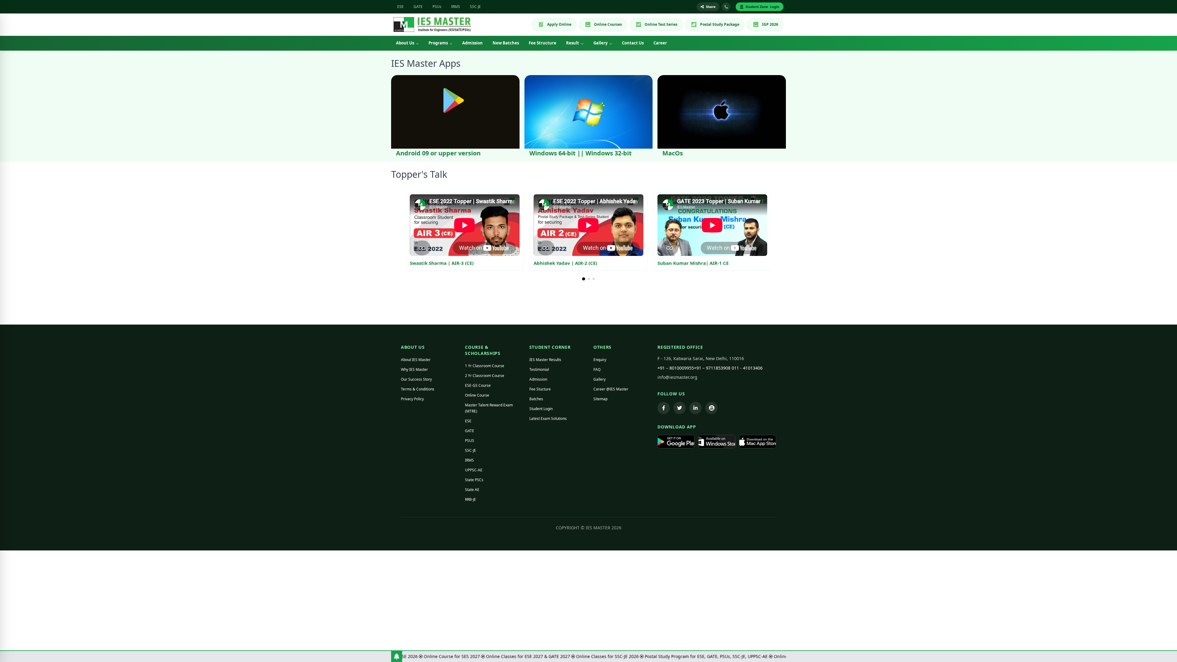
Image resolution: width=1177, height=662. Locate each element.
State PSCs (474, 479)
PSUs (436, 6)
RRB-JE (470, 499)
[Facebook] (663, 408)
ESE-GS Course (478, 385)
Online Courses (608, 24)
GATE (418, 6)
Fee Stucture (540, 389)
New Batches (506, 43)
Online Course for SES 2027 (633, 656)
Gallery (600, 43)
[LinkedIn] (695, 408)
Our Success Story (416, 379)
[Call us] (726, 6)
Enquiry (599, 359)
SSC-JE (475, 6)
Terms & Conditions (417, 389)
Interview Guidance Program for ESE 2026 (556, 656)
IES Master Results (545, 359)
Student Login (541, 408)
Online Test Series (661, 24)
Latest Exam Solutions (548, 418)
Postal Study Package (719, 24)
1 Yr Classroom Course (484, 365)
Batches (536, 398)
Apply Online (559, 24)
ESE (400, 6)
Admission (472, 43)
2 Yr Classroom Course (484, 375)
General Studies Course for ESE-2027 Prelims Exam (454, 656)
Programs (438, 43)
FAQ (596, 369)
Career (660, 43)
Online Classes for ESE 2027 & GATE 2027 (709, 656)
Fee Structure (542, 43)
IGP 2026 (770, 24)
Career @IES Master (610, 389)
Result (572, 43)
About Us (405, 43)
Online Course (477, 395)
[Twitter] (679, 408)
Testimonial (539, 369)
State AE (472, 489)
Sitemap (600, 398)
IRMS (455, 6)
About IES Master (416, 359)
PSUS (469, 440)
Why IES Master (414, 369)
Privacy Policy (412, 398)
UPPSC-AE (473, 470)
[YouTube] (711, 408)
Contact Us (633, 43)
